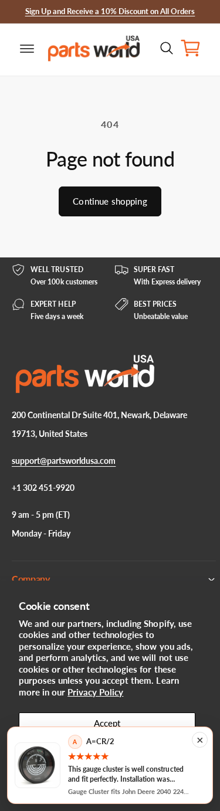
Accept (107, 723)
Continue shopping (110, 201)
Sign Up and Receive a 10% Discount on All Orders (110, 11)
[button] (18, 48)
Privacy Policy (95, 692)
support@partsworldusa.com (64, 461)
